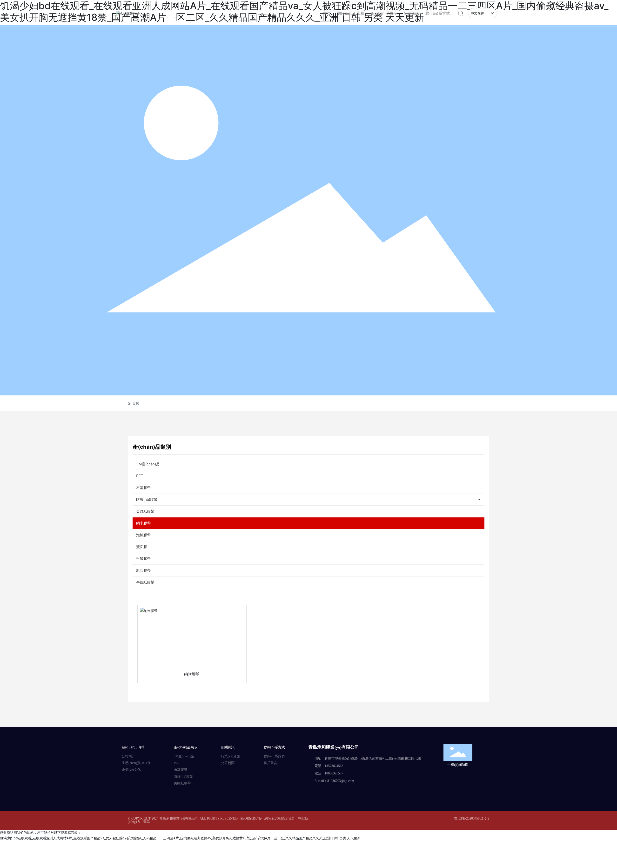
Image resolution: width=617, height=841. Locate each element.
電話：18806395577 (329, 773)
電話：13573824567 (329, 766)
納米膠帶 (192, 673)
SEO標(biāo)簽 (251, 818)
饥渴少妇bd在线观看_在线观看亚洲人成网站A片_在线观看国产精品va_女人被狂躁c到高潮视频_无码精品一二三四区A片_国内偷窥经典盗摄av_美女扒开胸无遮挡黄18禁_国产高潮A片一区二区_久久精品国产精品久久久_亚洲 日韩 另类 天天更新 (180, 838)
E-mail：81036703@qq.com (334, 781)
